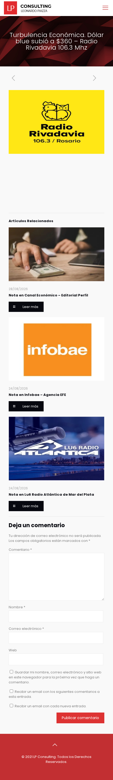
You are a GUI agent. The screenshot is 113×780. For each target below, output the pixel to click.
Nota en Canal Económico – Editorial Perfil (48, 295)
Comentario (20, 549)
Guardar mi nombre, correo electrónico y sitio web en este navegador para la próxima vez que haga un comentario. (55, 677)
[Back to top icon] (56, 744)
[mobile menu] (105, 7)
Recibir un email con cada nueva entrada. (50, 706)
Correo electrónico (26, 628)
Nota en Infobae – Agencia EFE (37, 394)
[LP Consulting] (27, 7)
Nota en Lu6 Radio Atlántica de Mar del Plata (51, 494)
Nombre (17, 607)
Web (13, 650)
